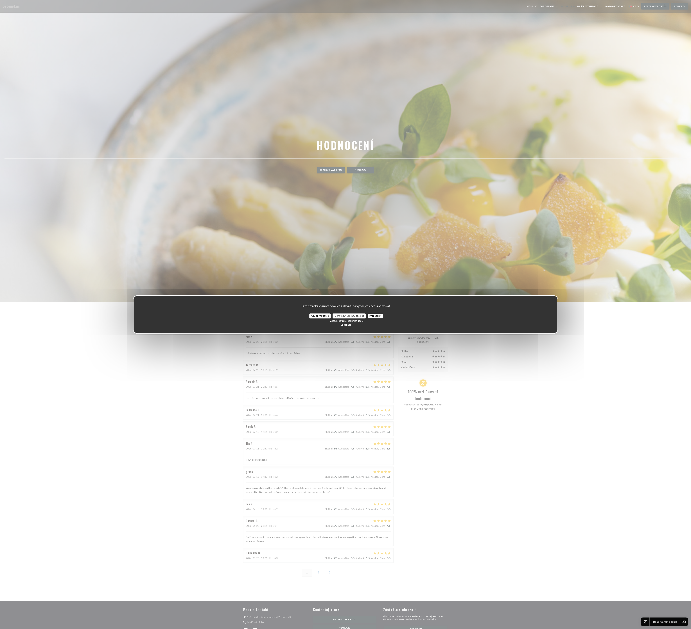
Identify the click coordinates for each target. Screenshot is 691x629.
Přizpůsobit (375, 315)
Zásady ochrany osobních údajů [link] (346, 320)
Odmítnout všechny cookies (349, 315)
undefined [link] (346, 324)
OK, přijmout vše (320, 315)
